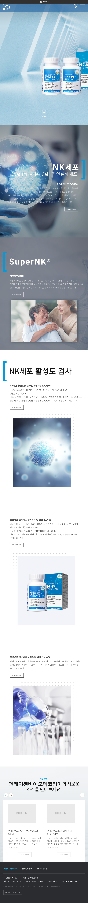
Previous (5, 795)
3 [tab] (84, 65)
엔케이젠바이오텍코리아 (9, 5)
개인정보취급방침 (10, 868)
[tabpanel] (44, 62)
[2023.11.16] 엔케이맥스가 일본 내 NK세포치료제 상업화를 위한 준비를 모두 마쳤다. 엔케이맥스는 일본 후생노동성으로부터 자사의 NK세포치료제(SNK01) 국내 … (63, 842)
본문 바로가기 (44, 2)
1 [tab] (84, 60)
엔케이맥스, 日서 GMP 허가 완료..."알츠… (59, 832)
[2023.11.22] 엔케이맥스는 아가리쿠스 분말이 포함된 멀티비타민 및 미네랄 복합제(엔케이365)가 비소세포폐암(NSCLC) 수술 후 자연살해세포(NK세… (24, 842)
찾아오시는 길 (42, 868)
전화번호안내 (27, 868)
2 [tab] (84, 62)
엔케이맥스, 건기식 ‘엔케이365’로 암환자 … (23, 832)
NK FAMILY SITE (10, 892)
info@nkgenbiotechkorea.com (65, 881)
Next (11, 795)
